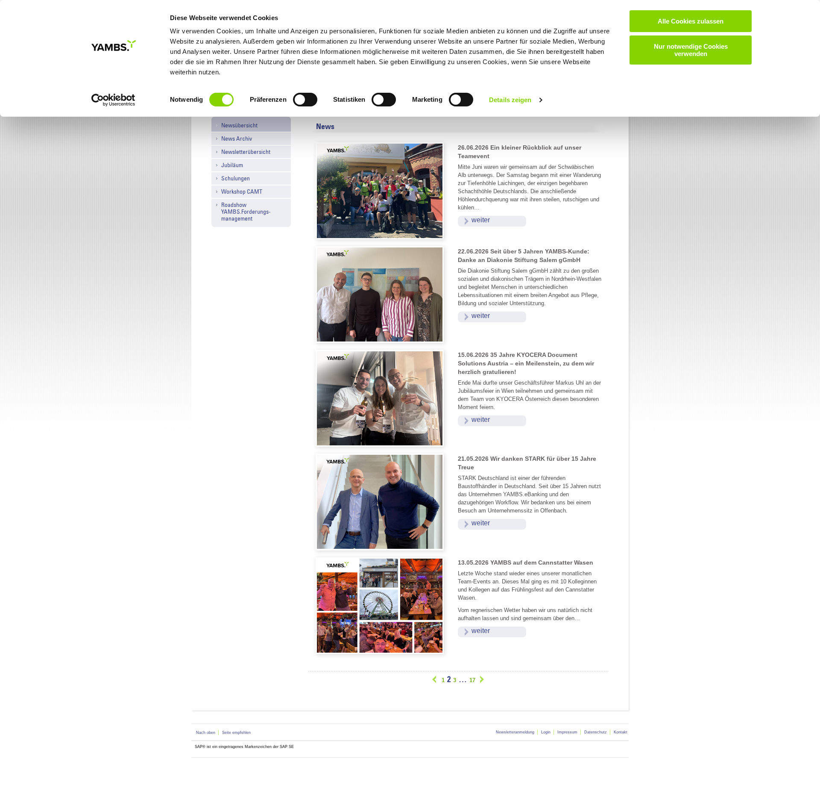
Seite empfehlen (236, 732)
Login (546, 732)
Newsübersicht (239, 125)
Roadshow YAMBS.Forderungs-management (246, 211)
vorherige (435, 679)
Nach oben (205, 732)
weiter (481, 220)
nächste (481, 679)
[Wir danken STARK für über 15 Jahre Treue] (383, 501)
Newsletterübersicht (245, 152)
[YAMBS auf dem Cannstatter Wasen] (383, 605)
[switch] (305, 99)
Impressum (567, 732)
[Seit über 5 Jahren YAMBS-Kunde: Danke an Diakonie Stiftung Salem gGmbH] (383, 293)
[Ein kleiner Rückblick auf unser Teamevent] (383, 190)
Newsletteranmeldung (515, 732)
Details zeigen (510, 99)
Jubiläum (232, 165)
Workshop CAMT (241, 191)
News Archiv (236, 138)
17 (472, 680)
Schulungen (235, 178)
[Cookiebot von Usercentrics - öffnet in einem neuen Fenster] (113, 100)
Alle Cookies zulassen (690, 21)
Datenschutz (595, 732)
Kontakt (620, 732)
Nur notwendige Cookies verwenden (691, 50)
